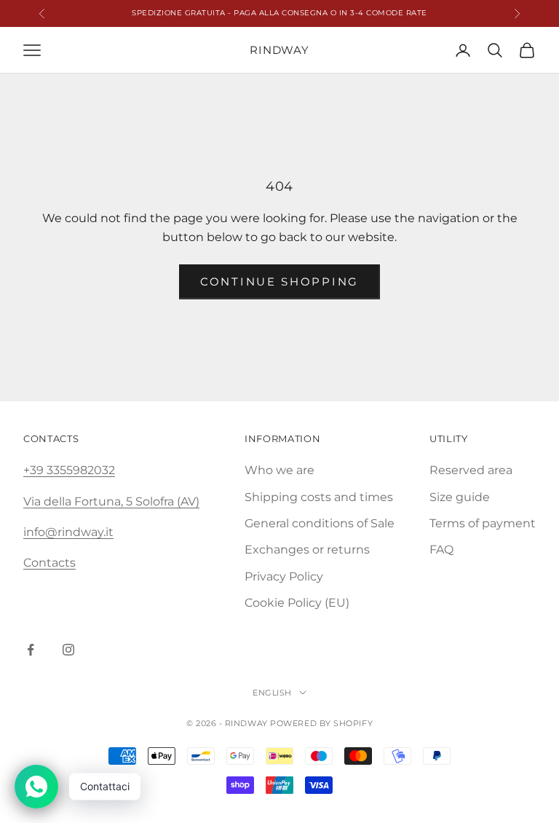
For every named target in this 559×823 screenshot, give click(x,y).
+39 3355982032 (69, 470)
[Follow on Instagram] (68, 649)
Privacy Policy (284, 576)
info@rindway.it (68, 532)
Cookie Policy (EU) (297, 603)
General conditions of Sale (320, 523)
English (272, 693)
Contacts (49, 563)
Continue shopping (279, 281)
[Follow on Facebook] (30, 649)
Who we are (279, 470)
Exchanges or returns (307, 549)
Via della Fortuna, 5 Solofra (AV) (111, 501)
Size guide (459, 497)
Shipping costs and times (319, 497)
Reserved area (470, 470)
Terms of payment (482, 523)
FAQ (441, 549)
